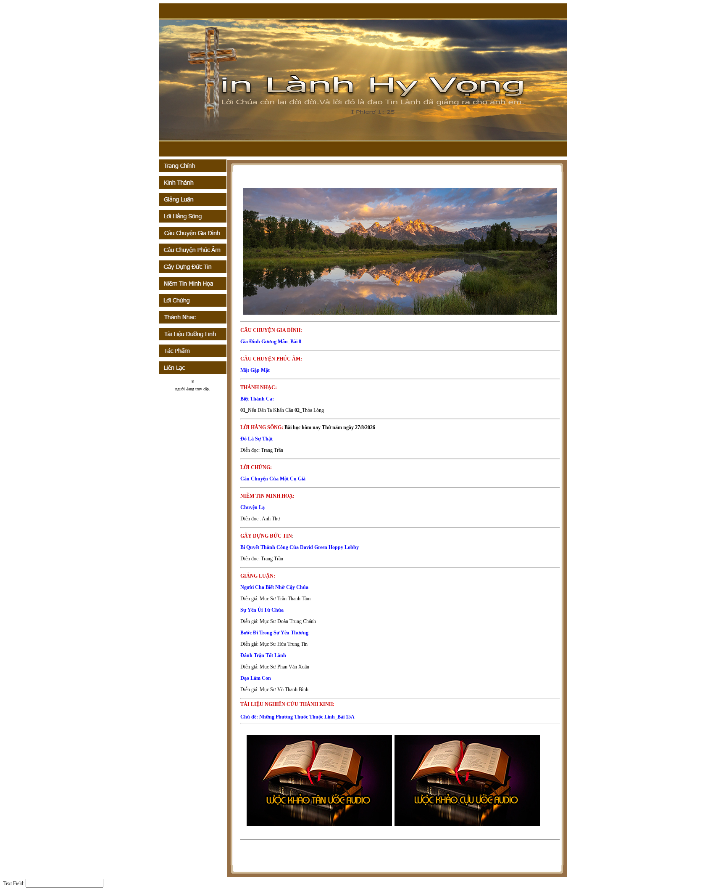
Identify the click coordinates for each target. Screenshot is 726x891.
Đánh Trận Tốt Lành (263, 655)
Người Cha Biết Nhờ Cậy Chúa (274, 587)
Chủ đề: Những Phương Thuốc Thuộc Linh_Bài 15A (297, 717)
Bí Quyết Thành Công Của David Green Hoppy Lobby (299, 547)
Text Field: (13, 883)
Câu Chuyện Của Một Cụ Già (272, 479)
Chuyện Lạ (252, 507)
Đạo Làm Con (255, 678)
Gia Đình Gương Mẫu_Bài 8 (270, 342)
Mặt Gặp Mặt (255, 370)
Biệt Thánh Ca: (257, 399)
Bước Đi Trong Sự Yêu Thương (274, 633)
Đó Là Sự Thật (256, 439)
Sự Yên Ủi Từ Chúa (262, 610)
